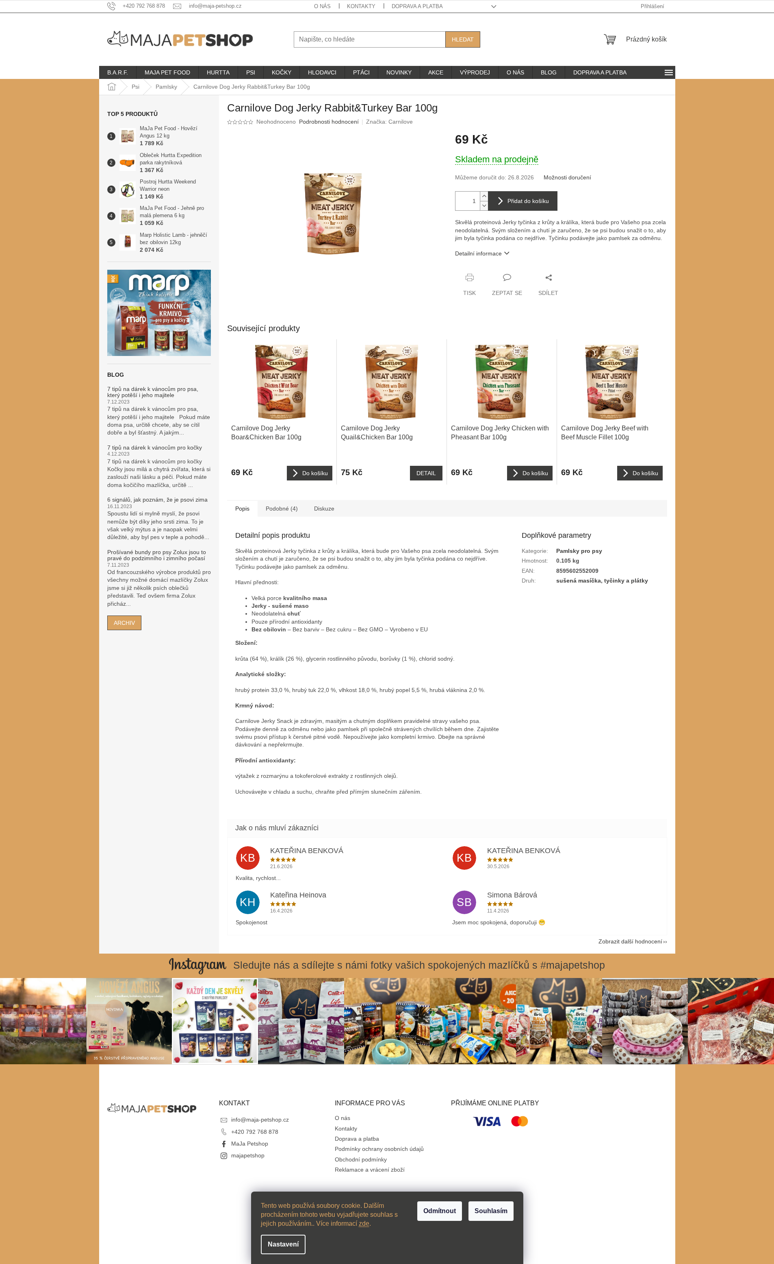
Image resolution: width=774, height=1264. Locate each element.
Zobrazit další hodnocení (630, 941)
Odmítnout (439, 1210)
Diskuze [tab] (324, 508)
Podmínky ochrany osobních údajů (379, 1149)
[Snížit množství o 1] (484, 205)
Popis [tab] (242, 508)
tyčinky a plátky (626, 580)
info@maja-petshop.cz (260, 1119)
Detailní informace (478, 253)
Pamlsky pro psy (579, 551)
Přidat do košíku (528, 201)
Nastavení (283, 1244)
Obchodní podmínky (361, 1159)
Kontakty (361, 6)
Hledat (463, 39)
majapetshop (248, 1155)
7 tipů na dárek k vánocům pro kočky (154, 448)
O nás (322, 6)
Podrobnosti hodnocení (329, 121)
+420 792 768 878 (254, 1132)
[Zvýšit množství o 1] (484, 196)
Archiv (124, 623)
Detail (426, 473)
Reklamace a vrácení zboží (370, 1169)
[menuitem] (117, 72)
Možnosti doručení (567, 177)
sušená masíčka (578, 580)
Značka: (389, 121)
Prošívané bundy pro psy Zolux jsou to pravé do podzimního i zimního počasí (156, 555)
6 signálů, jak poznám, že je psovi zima (157, 500)
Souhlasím (491, 1210)
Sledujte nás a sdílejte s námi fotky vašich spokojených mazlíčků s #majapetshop (419, 965)
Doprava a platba (417, 6)
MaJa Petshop (249, 1143)
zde (364, 1223)
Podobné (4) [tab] (282, 508)
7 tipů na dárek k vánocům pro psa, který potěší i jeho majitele (152, 392)
